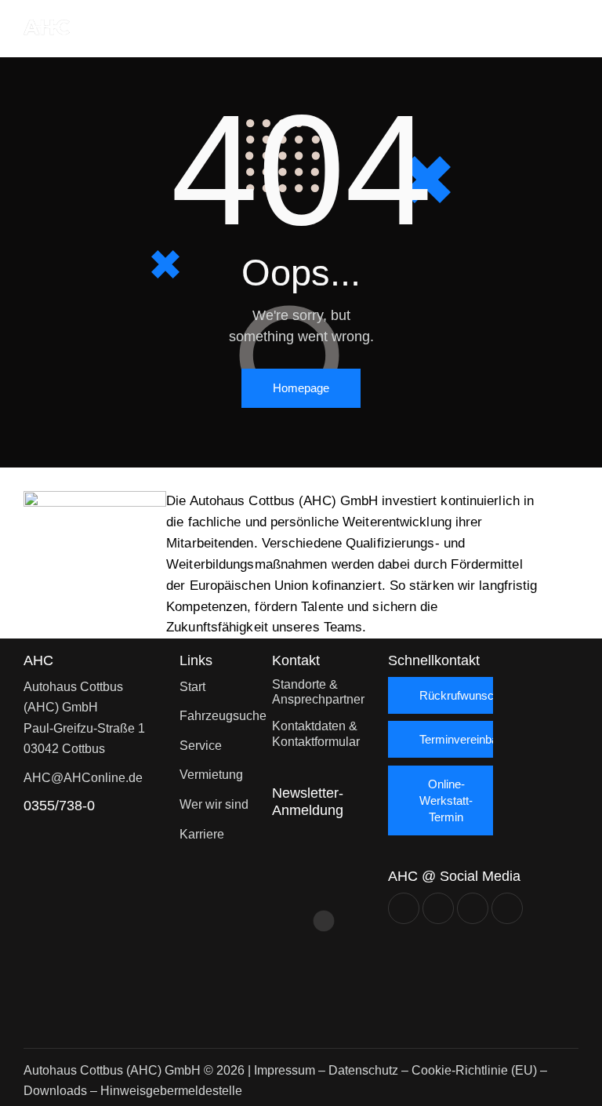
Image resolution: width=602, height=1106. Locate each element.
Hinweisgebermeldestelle (171, 1090)
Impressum (284, 1070)
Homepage (301, 388)
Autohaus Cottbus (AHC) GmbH (112, 1070)
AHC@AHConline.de (83, 777)
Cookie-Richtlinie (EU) (474, 1070)
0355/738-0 (59, 805)
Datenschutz (363, 1070)
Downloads (55, 1090)
